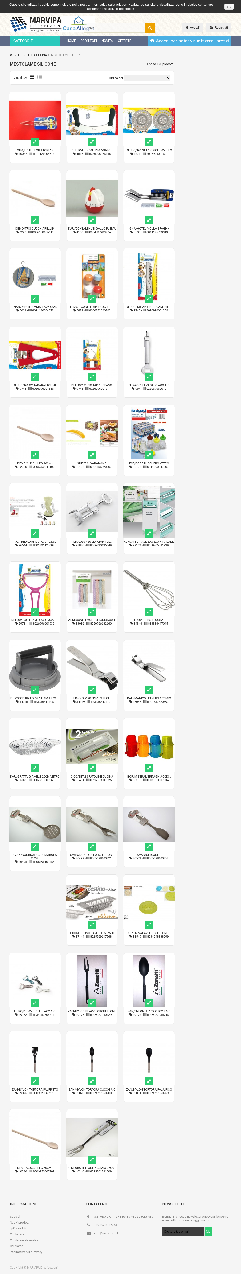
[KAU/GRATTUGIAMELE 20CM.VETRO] (35, 722)
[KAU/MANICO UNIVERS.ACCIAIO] (149, 644)
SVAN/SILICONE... (149, 854)
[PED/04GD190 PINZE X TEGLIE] (92, 644)
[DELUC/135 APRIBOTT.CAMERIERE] (149, 252)
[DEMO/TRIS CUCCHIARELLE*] (35, 174)
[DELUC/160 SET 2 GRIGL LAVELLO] (149, 96)
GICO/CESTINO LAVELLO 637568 (92, 933)
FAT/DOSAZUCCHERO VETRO (149, 463)
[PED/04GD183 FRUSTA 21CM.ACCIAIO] (149, 565)
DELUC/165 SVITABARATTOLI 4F (35, 385)
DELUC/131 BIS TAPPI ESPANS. (92, 385)
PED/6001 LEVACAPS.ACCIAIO (149, 385)
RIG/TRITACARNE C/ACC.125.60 (35, 541)
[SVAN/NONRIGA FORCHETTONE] (92, 800)
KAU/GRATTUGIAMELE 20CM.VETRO (35, 776)
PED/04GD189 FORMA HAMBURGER (35, 698)
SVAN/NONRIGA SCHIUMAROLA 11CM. (35, 856)
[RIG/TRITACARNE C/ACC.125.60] (35, 487)
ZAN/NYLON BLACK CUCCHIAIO (149, 1011)
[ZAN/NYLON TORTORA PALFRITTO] (35, 1035)
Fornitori (89, 41)
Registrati (221, 27)
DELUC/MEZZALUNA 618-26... (92, 150)
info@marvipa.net (106, 1233)
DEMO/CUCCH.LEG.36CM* (35, 463)
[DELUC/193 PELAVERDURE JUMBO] (35, 565)
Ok (229, 7)
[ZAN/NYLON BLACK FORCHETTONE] (92, 957)
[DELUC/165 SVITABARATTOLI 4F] (35, 331)
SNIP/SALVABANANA (92, 463)
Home (71, 41)
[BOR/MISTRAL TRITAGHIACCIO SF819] (149, 722)
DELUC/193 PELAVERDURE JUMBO (35, 620)
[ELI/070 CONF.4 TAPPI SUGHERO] (92, 252)
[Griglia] (32, 78)
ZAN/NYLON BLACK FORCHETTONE (92, 1011)
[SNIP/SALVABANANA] (92, 409)
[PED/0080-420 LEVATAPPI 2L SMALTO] (92, 487)
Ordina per (116, 78)
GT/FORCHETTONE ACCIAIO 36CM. (91, 1168)
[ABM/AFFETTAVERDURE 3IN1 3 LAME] (149, 487)
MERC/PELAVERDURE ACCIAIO (35, 1011)
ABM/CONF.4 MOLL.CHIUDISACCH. (92, 620)
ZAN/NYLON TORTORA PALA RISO (149, 1089)
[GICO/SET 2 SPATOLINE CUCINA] (92, 722)
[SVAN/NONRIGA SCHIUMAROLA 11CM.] (35, 800)
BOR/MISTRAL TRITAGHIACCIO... (149, 776)
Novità (107, 41)
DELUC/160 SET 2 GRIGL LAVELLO (149, 150)
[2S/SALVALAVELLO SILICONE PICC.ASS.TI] (149, 879)
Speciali (15, 1216)
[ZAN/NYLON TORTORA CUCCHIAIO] (92, 1035)
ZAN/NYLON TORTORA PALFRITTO (35, 1089)
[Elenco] (39, 78)
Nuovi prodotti (19, 1222)
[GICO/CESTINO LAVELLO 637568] (92, 879)
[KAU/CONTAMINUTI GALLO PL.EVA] (92, 174)
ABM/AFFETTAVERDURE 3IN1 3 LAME (149, 541)
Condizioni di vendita (24, 1240)
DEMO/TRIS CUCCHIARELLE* (34, 228)
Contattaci (17, 1234)
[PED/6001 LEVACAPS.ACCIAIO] (149, 331)
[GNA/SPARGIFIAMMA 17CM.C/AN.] (35, 252)
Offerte (124, 41)
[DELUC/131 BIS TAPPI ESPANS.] (92, 331)
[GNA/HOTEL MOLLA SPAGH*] (149, 174)
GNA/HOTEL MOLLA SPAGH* (149, 228)
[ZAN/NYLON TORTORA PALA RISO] (149, 1035)
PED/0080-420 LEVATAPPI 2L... (92, 541)
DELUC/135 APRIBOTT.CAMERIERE (149, 307)
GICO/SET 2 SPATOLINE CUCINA (92, 776)
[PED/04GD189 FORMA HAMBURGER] (35, 644)
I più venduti (18, 1228)
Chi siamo (16, 1246)
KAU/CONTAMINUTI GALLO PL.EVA (92, 228)
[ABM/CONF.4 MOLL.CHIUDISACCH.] (92, 565)
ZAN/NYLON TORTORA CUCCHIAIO (92, 1089)
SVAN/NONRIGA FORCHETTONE (92, 854)
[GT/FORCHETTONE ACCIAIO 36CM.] (92, 1113)
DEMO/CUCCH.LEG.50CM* (35, 1168)
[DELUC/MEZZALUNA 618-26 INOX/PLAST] (92, 96)
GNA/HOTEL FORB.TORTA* (35, 150)
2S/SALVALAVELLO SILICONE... (149, 933)
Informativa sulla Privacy (26, 1252)
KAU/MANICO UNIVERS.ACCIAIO (149, 698)
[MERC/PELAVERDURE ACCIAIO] (35, 957)
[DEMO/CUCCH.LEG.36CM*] (35, 409)
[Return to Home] (11, 55)
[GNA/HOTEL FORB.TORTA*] (35, 96)
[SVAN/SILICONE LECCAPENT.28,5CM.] (149, 800)
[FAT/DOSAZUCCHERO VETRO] (149, 409)
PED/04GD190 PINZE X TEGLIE (92, 698)
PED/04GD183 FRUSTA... (149, 620)
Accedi (195, 27)
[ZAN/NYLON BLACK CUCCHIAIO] (149, 957)
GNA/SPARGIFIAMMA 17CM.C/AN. (35, 307)
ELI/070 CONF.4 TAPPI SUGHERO (92, 307)
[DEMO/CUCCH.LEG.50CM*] (35, 1113)
